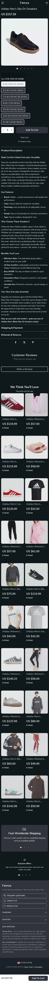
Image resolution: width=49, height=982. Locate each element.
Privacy (31, 967)
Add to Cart (38, 978)
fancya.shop (7, 931)
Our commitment (9, 942)
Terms (26, 967)
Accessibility (38, 967)
